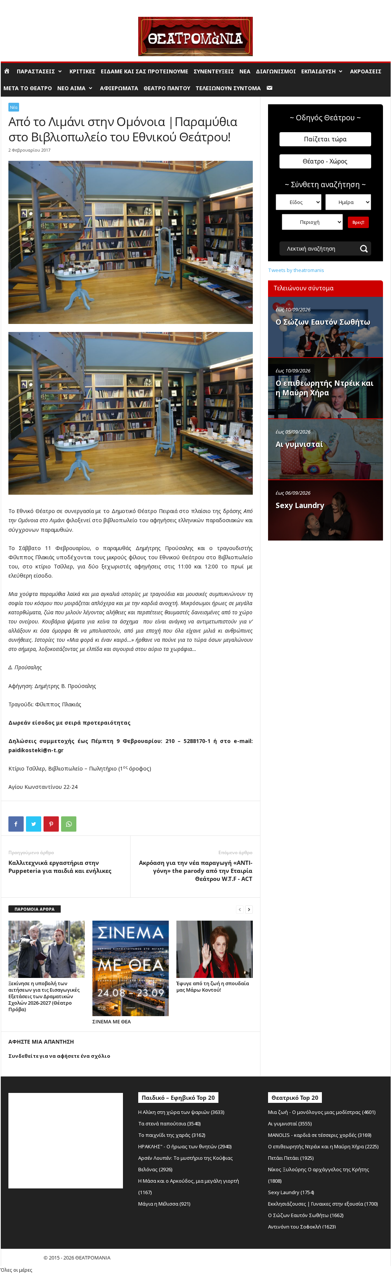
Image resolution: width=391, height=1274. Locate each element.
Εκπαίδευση (318, 71)
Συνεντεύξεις (214, 71)
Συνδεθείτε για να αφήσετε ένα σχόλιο (59, 1055)
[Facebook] (16, 824)
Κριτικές (82, 71)
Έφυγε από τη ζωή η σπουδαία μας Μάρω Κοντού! (212, 986)
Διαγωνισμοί (276, 71)
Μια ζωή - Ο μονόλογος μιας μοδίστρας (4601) (322, 1112)
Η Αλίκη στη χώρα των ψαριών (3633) (181, 1112)
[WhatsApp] (68, 824)
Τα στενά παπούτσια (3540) (169, 1123)
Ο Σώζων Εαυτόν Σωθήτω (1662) (306, 1215)
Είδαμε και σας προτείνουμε (144, 71)
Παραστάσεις (36, 71)
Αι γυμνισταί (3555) (290, 1123)
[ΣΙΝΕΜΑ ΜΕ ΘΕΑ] (130, 968)
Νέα (244, 71)
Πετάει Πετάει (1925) (291, 1157)
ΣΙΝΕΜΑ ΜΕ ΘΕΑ (111, 1021)
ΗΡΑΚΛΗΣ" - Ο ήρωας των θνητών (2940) (185, 1146)
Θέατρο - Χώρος (325, 161)
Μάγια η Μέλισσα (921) (164, 1203)
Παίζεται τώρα (325, 139)
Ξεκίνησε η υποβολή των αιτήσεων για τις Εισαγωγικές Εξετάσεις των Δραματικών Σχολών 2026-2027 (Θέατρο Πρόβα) (43, 996)
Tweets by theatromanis (296, 270)
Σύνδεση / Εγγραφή (22, 5)
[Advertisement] (325, 593)
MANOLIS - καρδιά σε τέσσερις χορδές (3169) (320, 1135)
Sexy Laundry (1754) (291, 1192)
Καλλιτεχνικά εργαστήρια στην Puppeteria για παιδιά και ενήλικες (59, 866)
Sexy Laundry (300, 505)
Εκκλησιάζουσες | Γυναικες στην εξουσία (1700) (323, 1203)
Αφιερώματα (119, 88)
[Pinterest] (51, 824)
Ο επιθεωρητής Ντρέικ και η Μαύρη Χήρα (324, 388)
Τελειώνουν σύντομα (228, 88)
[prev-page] (240, 909)
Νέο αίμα (71, 88)
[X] (33, 824)
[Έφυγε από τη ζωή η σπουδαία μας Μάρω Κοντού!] (214, 949)
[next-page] (249, 909)
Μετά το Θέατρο (27, 88)
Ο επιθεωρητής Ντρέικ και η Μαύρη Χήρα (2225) (323, 1146)
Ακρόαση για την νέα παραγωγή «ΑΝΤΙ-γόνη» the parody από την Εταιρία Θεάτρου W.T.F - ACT (195, 870)
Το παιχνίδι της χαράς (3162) (171, 1135)
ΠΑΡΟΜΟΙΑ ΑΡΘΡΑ (35, 909)
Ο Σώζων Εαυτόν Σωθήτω (323, 322)
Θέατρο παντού (167, 88)
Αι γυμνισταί (299, 444)
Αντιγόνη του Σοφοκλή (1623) (302, 1226)
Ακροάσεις (365, 71)
